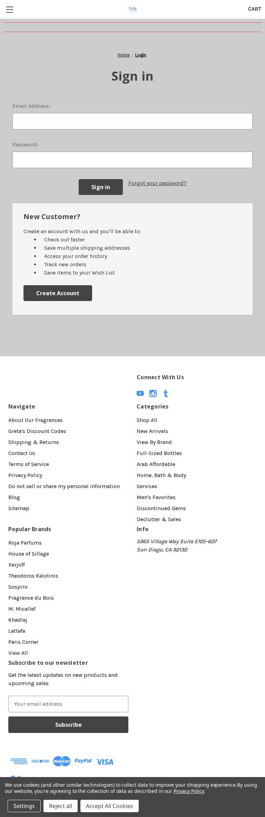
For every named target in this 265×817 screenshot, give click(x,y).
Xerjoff (16, 564)
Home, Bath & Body (161, 475)
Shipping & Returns (33, 442)
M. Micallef (22, 609)
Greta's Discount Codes (37, 431)
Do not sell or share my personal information (64, 486)
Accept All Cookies (109, 806)
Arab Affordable (156, 464)
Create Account (57, 293)
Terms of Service (28, 464)
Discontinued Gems (161, 508)
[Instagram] (153, 393)
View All (18, 653)
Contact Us (21, 453)
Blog (14, 497)
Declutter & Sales (159, 519)
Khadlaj (17, 620)
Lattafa (16, 631)
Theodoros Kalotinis (33, 575)
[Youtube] (140, 393)
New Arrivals (152, 431)
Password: (25, 144)
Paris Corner (23, 642)
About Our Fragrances (35, 420)
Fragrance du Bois (31, 597)
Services (147, 486)
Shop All (147, 420)
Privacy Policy (25, 475)
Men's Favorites (156, 497)
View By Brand (154, 442)
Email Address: (31, 106)
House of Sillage (28, 553)
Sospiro (18, 586)
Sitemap (18, 508)
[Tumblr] (165, 393)
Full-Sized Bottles (159, 453)
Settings (24, 806)
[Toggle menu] (9, 9)
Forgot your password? (157, 183)
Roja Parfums (25, 542)
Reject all (60, 806)
